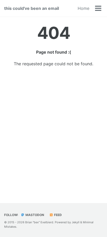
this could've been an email (31, 8)
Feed (57, 215)
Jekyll (75, 222)
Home (83, 8)
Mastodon (34, 215)
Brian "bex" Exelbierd (39, 222)
